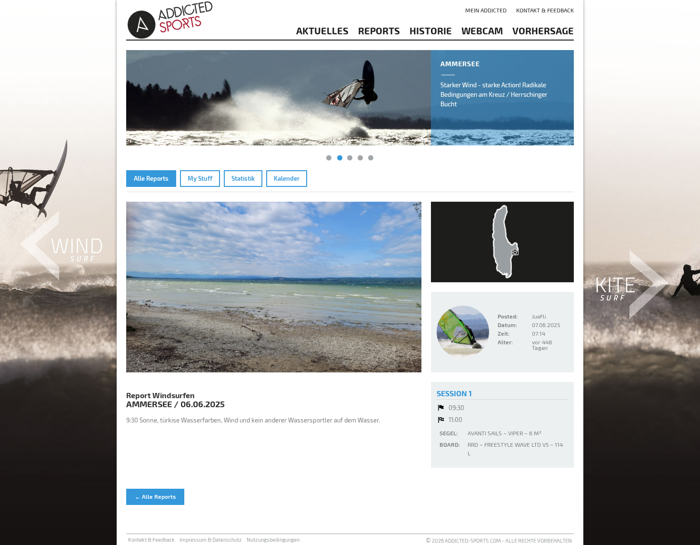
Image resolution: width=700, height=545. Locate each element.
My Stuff (200, 178)
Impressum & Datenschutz (211, 539)
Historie (431, 30)
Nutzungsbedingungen (273, 539)
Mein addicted (486, 10)
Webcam (482, 30)
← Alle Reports (155, 496)
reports (379, 30)
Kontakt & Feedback (545, 10)
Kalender (287, 178)
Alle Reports (151, 178)
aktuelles (322, 30)
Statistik (243, 178)
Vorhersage (543, 30)
